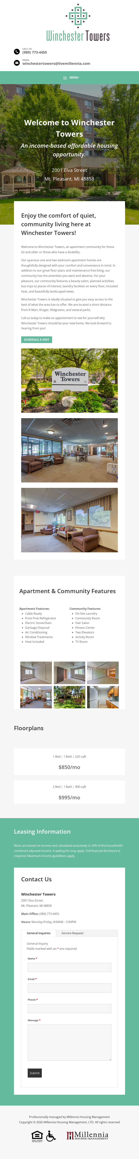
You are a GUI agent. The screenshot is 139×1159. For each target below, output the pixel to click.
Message (34, 1020)
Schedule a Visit (36, 340)
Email (32, 979)
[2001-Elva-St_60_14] (36, 683)
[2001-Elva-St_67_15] (69, 683)
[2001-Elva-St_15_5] (103, 683)
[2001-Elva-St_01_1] (103, 707)
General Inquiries (38, 933)
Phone (33, 999)
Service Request (72, 933)
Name (32, 958)
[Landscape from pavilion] (69, 412)
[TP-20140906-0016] (36, 707)
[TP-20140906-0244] (69, 707)
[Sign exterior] (69, 481)
